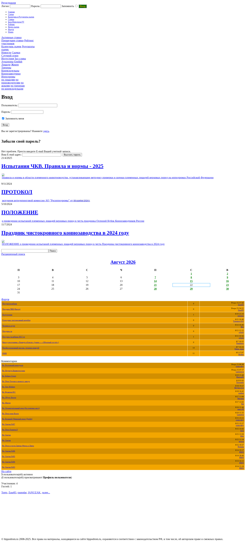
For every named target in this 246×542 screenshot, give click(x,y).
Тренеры (6, 67)
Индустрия (7, 58)
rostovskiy (240, 366)
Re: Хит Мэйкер (8, 387)
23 (227, 284)
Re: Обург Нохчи (9, 397)
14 (155, 281)
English (18, 61)
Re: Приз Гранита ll (10, 430)
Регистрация (8, 2)
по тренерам (18, 85)
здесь (46, 131)
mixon (241, 441)
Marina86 (240, 377)
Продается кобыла (9, 304)
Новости (6, 52)
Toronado (240, 382)
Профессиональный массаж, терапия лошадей (20, 348)
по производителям (10, 81)
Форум (11, 29)
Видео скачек (13, 27)
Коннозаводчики (11, 73)
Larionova (240, 372)
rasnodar (22, 492)
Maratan (240, 398)
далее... (46, 492)
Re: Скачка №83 (8, 467)
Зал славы (20, 58)
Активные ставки (11, 37)
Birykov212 (239, 388)
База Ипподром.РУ (16, 22)
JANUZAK (34, 492)
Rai (242, 404)
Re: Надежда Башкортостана (13, 371)
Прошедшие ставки (12, 40)
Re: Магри (6, 403)
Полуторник (7, 315)
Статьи (11, 14)
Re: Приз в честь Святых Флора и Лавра (18, 446)
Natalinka (240, 343)
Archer (241, 354)
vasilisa (241, 393)
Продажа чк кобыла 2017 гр (13, 337)
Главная (11, 12)
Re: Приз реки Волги (10, 414)
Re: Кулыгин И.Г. (9, 392)
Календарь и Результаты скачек (21, 17)
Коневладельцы (10, 70)
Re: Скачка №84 (8, 462)
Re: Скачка (6, 435)
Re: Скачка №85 (8, 456)
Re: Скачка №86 (8, 451)
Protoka (241, 447)
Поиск (10, 32)
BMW (241, 452)
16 (227, 281)
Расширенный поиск (13, 254)
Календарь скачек (11, 46)
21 (155, 284)
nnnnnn (241, 316)
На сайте (6, 471)
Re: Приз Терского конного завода (16, 381)
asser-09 (240, 409)
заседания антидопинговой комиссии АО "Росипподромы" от (46, 200)
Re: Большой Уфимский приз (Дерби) (17, 419)
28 (155, 288)
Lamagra (240, 415)
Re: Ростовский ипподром (12, 365)
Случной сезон (9, 55)
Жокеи (15, 64)
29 (191, 288)
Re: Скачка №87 (8, 424)
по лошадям (8, 79)
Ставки (11, 19)
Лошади (6, 64)
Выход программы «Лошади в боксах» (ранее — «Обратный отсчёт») (30, 342)
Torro (4, 492)
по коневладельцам (12, 88)
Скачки (16, 52)
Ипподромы (8, 76)
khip (242, 431)
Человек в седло (8, 326)
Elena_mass (239, 349)
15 (191, 281)
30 (227, 288)
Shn (242, 327)
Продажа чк (7, 331)
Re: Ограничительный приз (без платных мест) (21, 408)
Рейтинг (11, 24)
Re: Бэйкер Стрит (9, 376)
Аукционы (7, 61)
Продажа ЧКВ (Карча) (11, 309)
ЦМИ (4, 353)
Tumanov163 (238, 321)
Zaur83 (241, 305)
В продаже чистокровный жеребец (16, 320)
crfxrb (241, 332)
